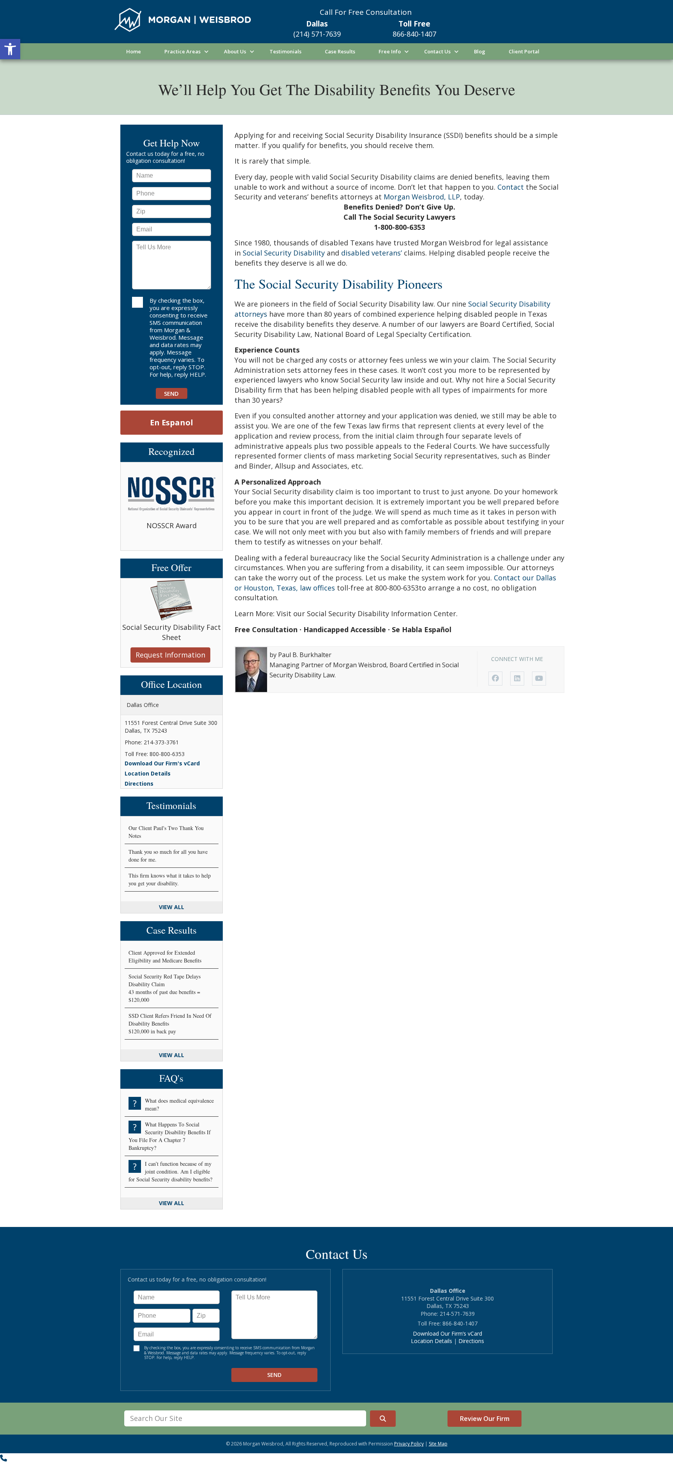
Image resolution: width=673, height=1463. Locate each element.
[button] (10, 49)
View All (171, 907)
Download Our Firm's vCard (162, 763)
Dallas (317, 24)
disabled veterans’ (371, 252)
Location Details (148, 773)
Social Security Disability (284, 252)
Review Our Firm (484, 1418)
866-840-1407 (414, 34)
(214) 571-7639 (317, 34)
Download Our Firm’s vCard (447, 1333)
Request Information (170, 654)
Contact (510, 187)
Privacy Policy (409, 1443)
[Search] (383, 1418)
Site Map (438, 1443)
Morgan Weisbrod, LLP (422, 196)
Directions (139, 783)
